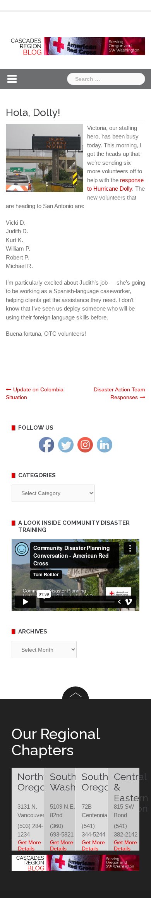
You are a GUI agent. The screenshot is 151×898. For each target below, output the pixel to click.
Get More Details (29, 845)
